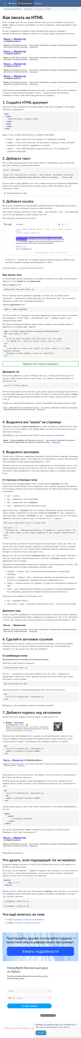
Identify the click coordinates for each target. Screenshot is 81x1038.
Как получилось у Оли (17, 193)
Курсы (13, 3)
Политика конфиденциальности (21, 1028)
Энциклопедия (26, 3)
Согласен (41, 1033)
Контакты (7, 1028)
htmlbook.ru (10, 260)
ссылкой (70, 891)
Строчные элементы (22, 919)
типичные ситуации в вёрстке (27, 922)
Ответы (38, 3)
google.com (51, 429)
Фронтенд (28, 9)
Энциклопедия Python (12, 9)
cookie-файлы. (64, 1027)
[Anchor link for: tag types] (1, 479)
